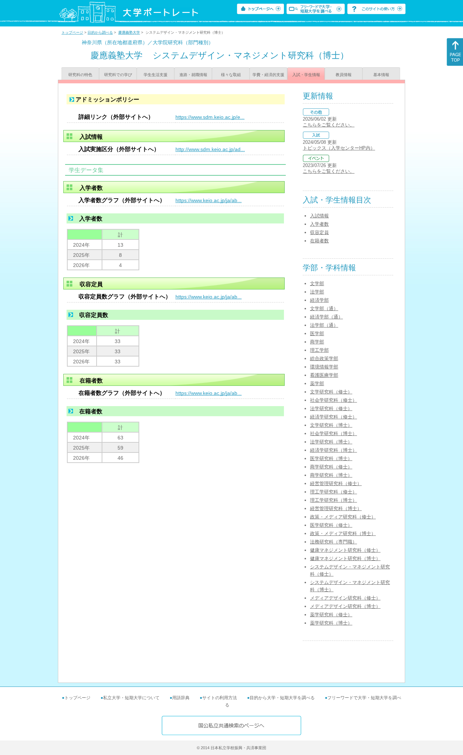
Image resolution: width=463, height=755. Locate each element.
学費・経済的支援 (268, 74)
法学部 (317, 292)
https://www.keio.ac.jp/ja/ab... (208, 200)
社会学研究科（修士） (333, 400)
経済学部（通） (326, 317)
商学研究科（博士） (331, 475)
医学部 (317, 333)
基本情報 (381, 74)
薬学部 (317, 383)
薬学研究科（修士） (331, 614)
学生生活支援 (155, 74)
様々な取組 (231, 74)
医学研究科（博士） (331, 458)
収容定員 (319, 232)
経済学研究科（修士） (333, 417)
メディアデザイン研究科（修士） (345, 598)
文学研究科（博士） (331, 425)
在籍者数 (319, 240)
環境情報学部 (324, 367)
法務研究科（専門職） (333, 542)
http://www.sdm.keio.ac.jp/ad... (210, 149)
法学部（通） (324, 325)
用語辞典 (181, 697)
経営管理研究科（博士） (336, 508)
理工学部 (319, 350)
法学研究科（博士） (331, 442)
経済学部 (319, 300)
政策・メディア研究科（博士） (343, 533)
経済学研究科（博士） (333, 450)
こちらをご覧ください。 (328, 125)
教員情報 (344, 74)
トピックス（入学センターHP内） (339, 148)
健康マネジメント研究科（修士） (345, 550)
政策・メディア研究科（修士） (343, 517)
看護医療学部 (324, 375)
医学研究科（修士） (331, 525)
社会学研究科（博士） (333, 433)
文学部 (317, 283)
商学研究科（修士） (331, 467)
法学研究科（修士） (331, 408)
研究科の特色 (80, 74)
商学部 (317, 342)
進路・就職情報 (193, 74)
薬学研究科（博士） (331, 623)
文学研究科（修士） (331, 392)
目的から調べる (100, 32)
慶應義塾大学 (129, 32)
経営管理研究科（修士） (336, 483)
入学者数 (319, 224)
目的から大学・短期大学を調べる (282, 697)
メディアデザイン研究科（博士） (345, 606)
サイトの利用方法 (219, 697)
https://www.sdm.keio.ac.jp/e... (210, 117)
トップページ (72, 32)
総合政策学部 (324, 358)
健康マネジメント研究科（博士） (345, 558)
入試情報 (319, 215)
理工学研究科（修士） (333, 492)
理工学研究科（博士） (333, 500)
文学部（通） (324, 308)
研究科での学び (118, 74)
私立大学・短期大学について (131, 697)
